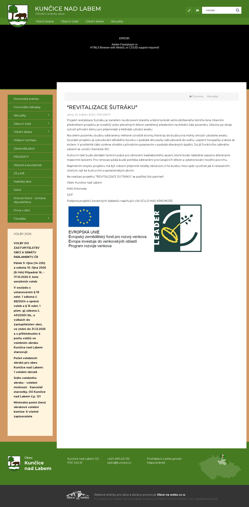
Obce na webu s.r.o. (171, 494)
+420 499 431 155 (118, 458)
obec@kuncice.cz (119, 462)
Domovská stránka (199, 96)
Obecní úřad (69, 21)
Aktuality (117, 21)
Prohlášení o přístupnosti (164, 458)
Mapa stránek (156, 462)
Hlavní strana (45, 21)
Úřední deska (95, 21)
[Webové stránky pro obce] (58, 495)
